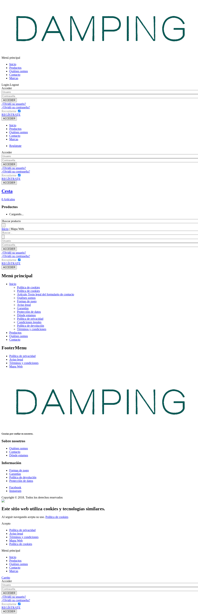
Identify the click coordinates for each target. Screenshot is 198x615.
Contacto (14, 74)
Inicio (12, 64)
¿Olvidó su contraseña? (16, 107)
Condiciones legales (29, 322)
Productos (15, 67)
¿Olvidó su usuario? (14, 103)
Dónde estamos (26, 315)
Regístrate (15, 145)
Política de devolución (30, 325)
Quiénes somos (18, 71)
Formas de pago (27, 301)
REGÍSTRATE (11, 114)
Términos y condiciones (31, 329)
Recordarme (9, 111)
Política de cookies (28, 287)
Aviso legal (24, 304)
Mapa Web (16, 366)
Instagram (15, 491)
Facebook (15, 487)
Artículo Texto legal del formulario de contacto (45, 294)
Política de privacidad (30, 318)
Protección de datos (29, 311)
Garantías (23, 308)
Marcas (13, 78)
